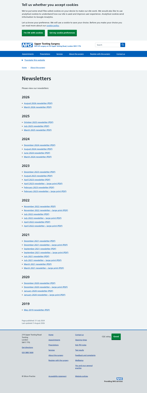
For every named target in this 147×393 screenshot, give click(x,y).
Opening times (81, 340)
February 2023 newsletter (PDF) (39, 187)
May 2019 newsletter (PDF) (37, 310)
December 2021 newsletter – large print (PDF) (46, 245)
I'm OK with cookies (33, 33)
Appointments (28, 54)
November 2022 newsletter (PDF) (40, 206)
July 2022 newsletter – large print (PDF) (42, 218)
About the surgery (76, 54)
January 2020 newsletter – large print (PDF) (44, 295)
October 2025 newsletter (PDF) (38, 122)
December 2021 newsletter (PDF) (39, 241)
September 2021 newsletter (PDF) (40, 249)
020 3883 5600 (27, 352)
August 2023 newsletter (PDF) (38, 176)
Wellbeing (79, 360)
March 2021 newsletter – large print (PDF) (44, 268)
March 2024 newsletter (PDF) (38, 157)
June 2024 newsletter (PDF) (37, 153)
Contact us (121, 54)
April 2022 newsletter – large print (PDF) (43, 226)
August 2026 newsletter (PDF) (38, 103)
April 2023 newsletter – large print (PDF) (43, 183)
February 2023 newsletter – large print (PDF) (45, 191)
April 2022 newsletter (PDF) (37, 222)
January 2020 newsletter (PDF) (38, 291)
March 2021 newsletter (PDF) (38, 264)
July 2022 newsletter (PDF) (36, 214)
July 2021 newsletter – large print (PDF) (42, 260)
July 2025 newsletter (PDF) (36, 126)
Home (24, 67)
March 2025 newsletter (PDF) (38, 130)
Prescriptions (45, 54)
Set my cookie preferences (62, 33)
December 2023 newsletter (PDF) (39, 172)
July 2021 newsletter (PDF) (36, 256)
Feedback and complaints (85, 355)
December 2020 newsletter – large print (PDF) (46, 287)
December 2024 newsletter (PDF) (39, 145)
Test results (79, 350)
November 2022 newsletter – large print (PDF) (46, 210)
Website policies (81, 376)
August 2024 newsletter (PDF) (38, 149)
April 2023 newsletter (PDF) (37, 179)
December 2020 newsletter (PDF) (39, 283)
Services (59, 54)
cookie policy (52, 25)
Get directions (27, 347)
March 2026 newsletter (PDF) (38, 107)
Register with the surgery (100, 54)
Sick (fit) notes (80, 345)
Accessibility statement (57, 376)
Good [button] (116, 336)
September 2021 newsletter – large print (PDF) (46, 252)
